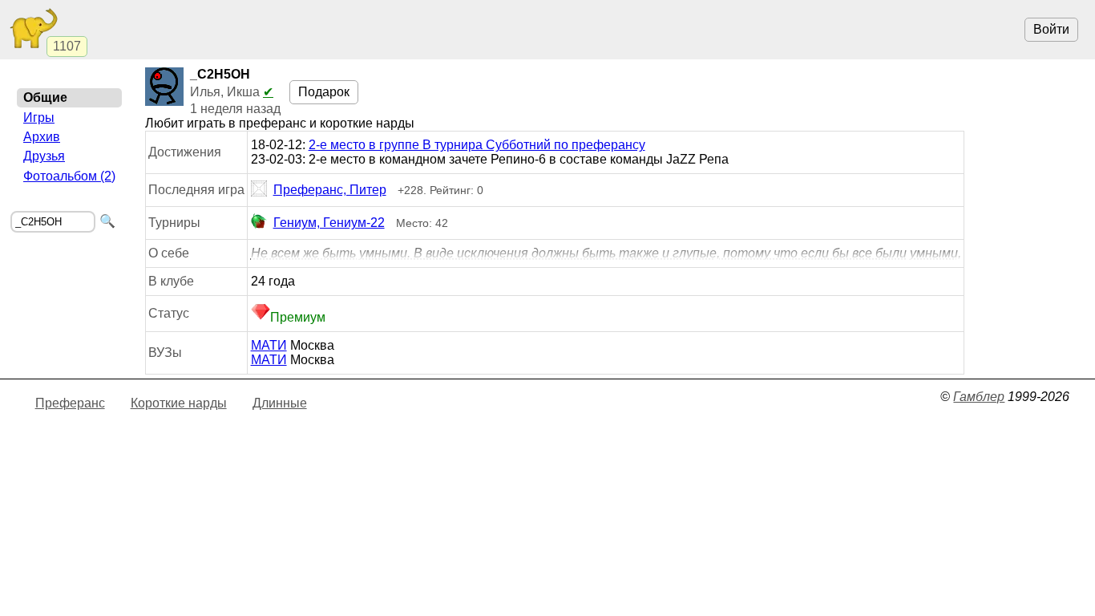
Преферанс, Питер (329, 190)
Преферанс (70, 403)
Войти (1051, 29)
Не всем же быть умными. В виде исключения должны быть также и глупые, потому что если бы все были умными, (606, 253)
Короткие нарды (179, 403)
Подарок (324, 92)
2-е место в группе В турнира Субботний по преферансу (477, 145)
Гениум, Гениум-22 (329, 222)
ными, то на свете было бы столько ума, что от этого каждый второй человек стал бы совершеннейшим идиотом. (606, 253)
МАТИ (269, 345)
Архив (41, 137)
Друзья (44, 156)
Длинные (280, 403)
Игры (39, 117)
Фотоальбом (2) (69, 176)
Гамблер (978, 396)
